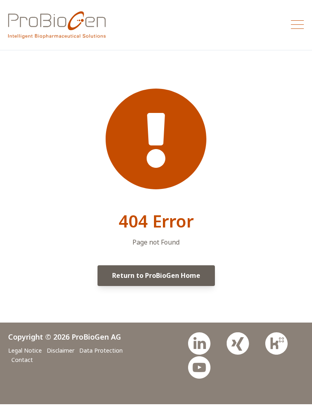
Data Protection (101, 350)
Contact (22, 360)
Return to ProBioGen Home (156, 275)
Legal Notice (25, 350)
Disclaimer (60, 350)
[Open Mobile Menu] (297, 25)
